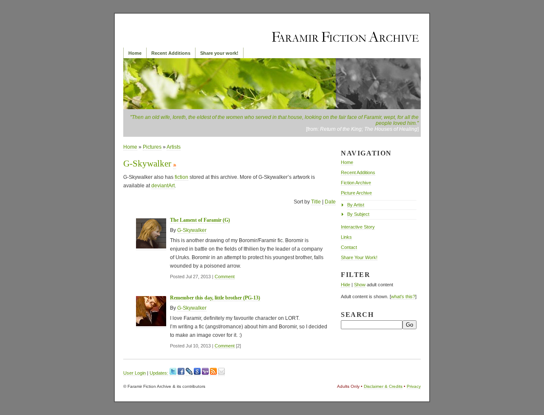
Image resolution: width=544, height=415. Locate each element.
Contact (349, 247)
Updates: (159, 372)
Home (135, 53)
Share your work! (219, 53)
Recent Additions (170, 53)
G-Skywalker (192, 230)
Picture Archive (356, 192)
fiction (181, 177)
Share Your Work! (359, 257)
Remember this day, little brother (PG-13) (215, 298)
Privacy (414, 386)
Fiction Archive (356, 182)
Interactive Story (358, 226)
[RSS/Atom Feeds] (213, 373)
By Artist (355, 204)
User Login (134, 372)
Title (316, 202)
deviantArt (163, 186)
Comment (225, 276)
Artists (174, 147)
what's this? (403, 296)
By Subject (358, 214)
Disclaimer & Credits (383, 386)
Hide (345, 284)
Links (346, 237)
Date (330, 202)
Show (360, 284)
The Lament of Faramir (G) (200, 220)
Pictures (152, 147)
